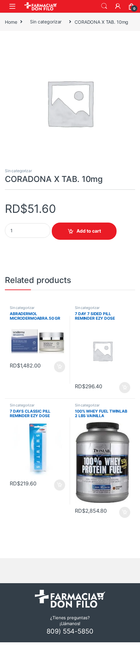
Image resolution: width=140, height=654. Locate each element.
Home (11, 21)
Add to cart (89, 231)
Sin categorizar (46, 21)
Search (104, 6)
